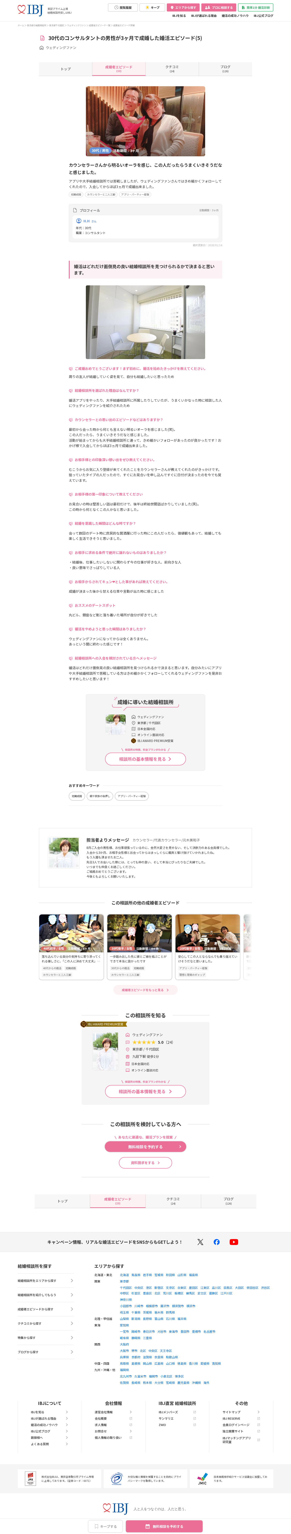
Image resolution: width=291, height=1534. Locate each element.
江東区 (204, 1287)
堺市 (134, 1350)
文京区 (170, 1287)
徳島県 (181, 1363)
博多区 (179, 1376)
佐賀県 (124, 1382)
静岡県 (135, 1337)
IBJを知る (179, 15)
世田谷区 (252, 1287)
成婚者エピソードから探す (35, 1309)
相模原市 (152, 1305)
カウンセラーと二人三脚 (101, 194)
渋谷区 (265, 1287)
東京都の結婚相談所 (36, 25)
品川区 (216, 1287)
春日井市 (149, 1331)
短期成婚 (76, 194)
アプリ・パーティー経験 (135, 194)
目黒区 (227, 1287)
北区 (157, 1293)
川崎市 (138, 1305)
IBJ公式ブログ (263, 15)
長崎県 (135, 1382)
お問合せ (101, 1431)
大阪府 (124, 1344)
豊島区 (147, 1293)
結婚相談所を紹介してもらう (37, 1295)
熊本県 (147, 1382)
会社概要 (101, 1418)
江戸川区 (226, 1293)
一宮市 (124, 1331)
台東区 (181, 1287)
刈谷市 (161, 1331)
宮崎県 (170, 1382)
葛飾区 (213, 1293)
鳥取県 (124, 1363)
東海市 (173, 1331)
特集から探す (27, 1338)
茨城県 (147, 1312)
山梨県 (124, 1318)
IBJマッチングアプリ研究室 (237, 1440)
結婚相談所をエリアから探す (37, 1280)
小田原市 (126, 1305)
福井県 (181, 1318)
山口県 (170, 1363)
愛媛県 (204, 1363)
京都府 (135, 1357)
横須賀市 (178, 1305)
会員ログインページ (236, 1424)
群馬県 (170, 1312)
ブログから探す (28, 1352)
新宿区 (158, 1287)
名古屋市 (209, 1331)
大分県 (158, 1382)
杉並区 (135, 1293)
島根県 (135, 1363)
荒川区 (167, 1293)
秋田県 (170, 1274)
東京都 (124, 1281)
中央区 (138, 1287)
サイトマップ (232, 1411)
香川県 (193, 1363)
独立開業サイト (233, 1431)
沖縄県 (196, 1382)
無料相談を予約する (168, 1526)
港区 (149, 1287)
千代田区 (126, 1287)
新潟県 (135, 1318)
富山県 (158, 1318)
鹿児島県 (183, 1382)
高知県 (216, 1363)
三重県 (147, 1337)
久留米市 (140, 1376)
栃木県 (158, 1312)
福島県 (193, 1274)
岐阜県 (124, 1337)
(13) (119, 68)
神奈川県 (126, 1299)
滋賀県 (147, 1357)
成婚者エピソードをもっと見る (143, 990)
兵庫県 (124, 1357)
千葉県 (135, 1312)
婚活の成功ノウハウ (235, 15)
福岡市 (153, 1376)
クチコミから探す (30, 1323)
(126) (225, 68)
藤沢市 (164, 1305)
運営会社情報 (104, 1411)
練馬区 (190, 1293)
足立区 (201, 1293)
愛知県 (124, 1325)
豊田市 (184, 1331)
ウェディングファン (76, 25)
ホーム (21, 25)
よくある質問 (40, 1443)
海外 (206, 1382)
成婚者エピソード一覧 (99, 25)
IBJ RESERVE (231, 1418)
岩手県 (147, 1274)
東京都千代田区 (56, 25)
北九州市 (126, 1376)
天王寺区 (166, 1350)
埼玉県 (124, 1312)
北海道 (124, 1274)
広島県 (158, 1363)
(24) (172, 68)
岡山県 (147, 1363)
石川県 (170, 1318)
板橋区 (178, 1293)
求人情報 (101, 1424)
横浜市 (190, 1305)
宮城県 (158, 1274)
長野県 (147, 1318)
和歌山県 (172, 1357)
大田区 (239, 1287)
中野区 (124, 1293)
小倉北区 (166, 1376)
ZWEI (162, 1424)
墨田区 (193, 1287)
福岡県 (124, 1369)
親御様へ (37, 1437)
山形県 (181, 1274)
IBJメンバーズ (168, 1411)
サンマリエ (166, 1418)
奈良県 (158, 1357)
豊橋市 (196, 1331)
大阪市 (124, 1350)
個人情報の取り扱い (108, 1437)
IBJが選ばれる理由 (204, 15)
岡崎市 (135, 1331)
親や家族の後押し (100, 796)
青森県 (135, 1274)
